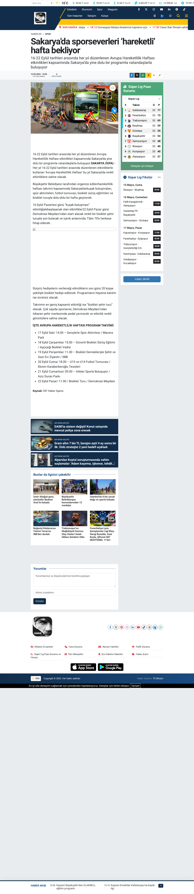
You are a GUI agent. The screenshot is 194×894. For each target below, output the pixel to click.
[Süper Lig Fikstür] (159, 177)
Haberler (36, 34)
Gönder (39, 601)
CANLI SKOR (142, 279)
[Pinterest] (121, 627)
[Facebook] (110, 627)
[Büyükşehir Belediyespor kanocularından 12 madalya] (74, 486)
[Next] (155, 627)
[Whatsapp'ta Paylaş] (143, 75)
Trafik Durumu (143, 646)
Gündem (72, 9)
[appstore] (83, 666)
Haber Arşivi (142, 654)
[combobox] (42, 3)
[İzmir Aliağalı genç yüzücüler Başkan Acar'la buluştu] (46, 486)
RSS (37, 678)
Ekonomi (87, 9)
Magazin (112, 9)
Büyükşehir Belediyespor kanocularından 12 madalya (72, 501)
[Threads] (149, 627)
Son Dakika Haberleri (112, 654)
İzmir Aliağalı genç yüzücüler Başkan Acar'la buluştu (43, 499)
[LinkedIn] (132, 627)
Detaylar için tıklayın (142, 165)
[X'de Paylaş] (137, 75)
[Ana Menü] (185, 16)
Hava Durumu (75, 646)
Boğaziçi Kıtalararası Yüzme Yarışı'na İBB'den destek (44, 531)
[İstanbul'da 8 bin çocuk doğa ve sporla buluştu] (103, 486)
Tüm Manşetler (75, 654)
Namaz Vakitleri (110, 646)
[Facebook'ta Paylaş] (132, 75)
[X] (115, 627)
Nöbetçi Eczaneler (44, 646)
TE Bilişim (158, 678)
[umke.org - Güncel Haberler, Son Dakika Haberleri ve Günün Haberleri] (40, 17)
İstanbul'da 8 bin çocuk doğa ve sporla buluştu (102, 498)
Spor (100, 9)
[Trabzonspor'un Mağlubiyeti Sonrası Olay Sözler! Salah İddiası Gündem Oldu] (74, 518)
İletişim (92, 15)
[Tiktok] (143, 627)
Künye (104, 15)
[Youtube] (138, 627)
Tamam (135, 685)
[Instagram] (127, 627)
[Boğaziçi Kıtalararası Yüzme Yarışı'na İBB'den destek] (46, 518)
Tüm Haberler (74, 15)
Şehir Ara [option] (36, 3)
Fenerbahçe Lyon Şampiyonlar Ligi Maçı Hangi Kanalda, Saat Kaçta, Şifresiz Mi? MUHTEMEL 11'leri (102, 534)
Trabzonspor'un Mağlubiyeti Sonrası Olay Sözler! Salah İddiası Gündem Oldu (73, 532)
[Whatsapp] (160, 627)
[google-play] (110, 666)
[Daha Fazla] (148, 75)
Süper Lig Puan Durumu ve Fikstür (46, 656)
